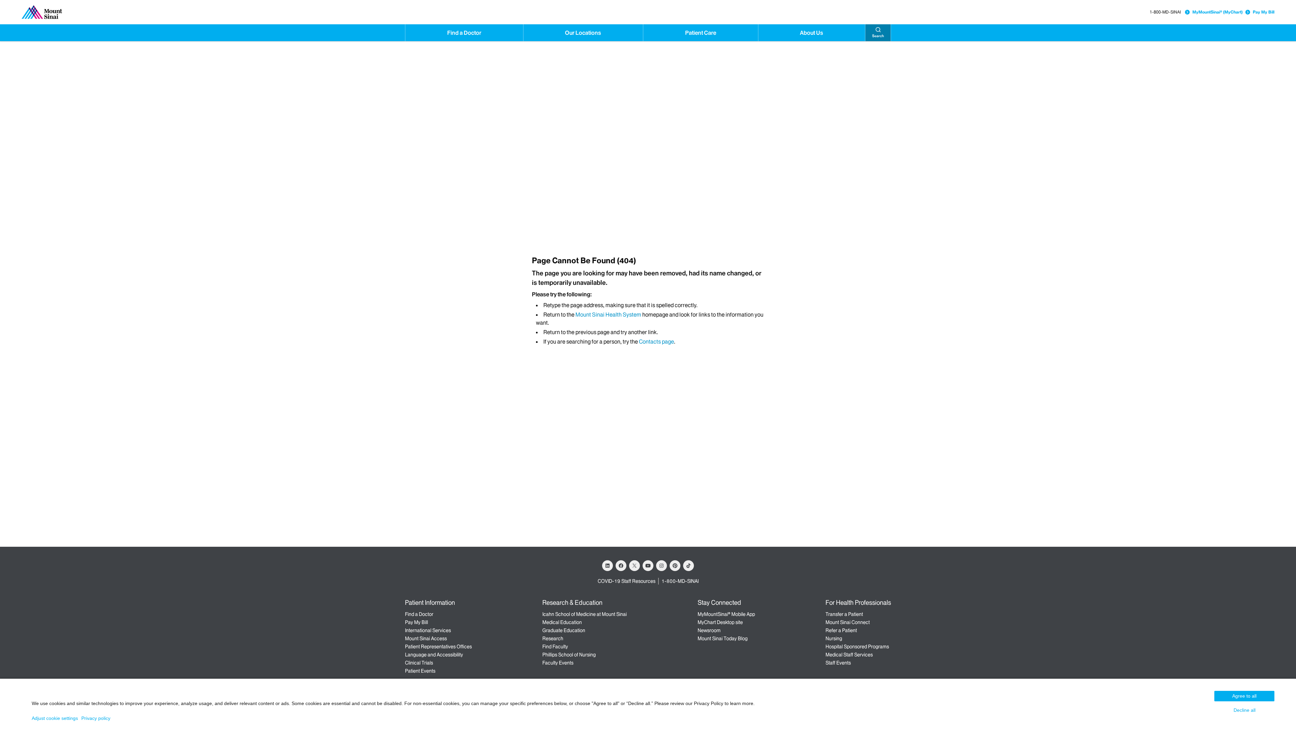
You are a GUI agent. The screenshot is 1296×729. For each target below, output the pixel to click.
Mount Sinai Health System (608, 314)
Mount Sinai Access (426, 639)
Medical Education (562, 622)
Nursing (834, 639)
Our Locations (583, 32)
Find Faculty (555, 647)
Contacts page (656, 341)
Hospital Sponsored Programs (857, 647)
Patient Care (700, 32)
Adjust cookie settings (55, 718)
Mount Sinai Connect (848, 622)
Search (878, 36)
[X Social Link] (634, 565)
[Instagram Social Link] (661, 565)
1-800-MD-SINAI (1165, 12)
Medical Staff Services (849, 655)
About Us (811, 32)
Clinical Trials (419, 663)
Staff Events (838, 663)
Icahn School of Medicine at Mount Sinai (584, 614)
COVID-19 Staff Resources (626, 581)
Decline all (1245, 710)
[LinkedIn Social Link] (607, 565)
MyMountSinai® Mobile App (726, 614)
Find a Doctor (464, 32)
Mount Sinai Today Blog (723, 639)
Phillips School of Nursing (569, 655)
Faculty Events (557, 663)
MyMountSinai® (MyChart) (1217, 12)
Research (552, 639)
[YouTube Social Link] (648, 565)
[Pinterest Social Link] (675, 565)
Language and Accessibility (434, 655)
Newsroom (709, 630)
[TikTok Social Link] (688, 565)
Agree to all (1244, 696)
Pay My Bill (1263, 12)
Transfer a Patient (844, 614)
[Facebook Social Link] (621, 565)
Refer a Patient (841, 630)
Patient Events (420, 671)
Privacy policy (95, 718)
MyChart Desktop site (720, 622)
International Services (428, 630)
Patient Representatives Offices (438, 647)
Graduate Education (563, 630)
